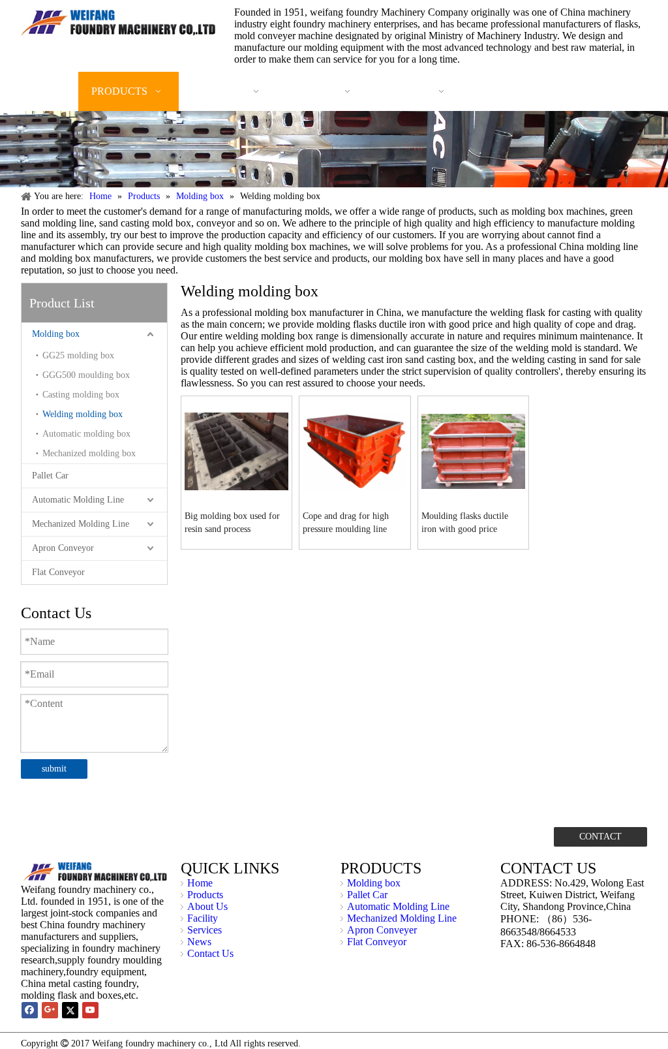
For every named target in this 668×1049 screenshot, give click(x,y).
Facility (202, 918)
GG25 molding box (78, 355)
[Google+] (50, 1010)
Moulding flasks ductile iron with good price (464, 522)
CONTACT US (600, 839)
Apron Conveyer (382, 929)
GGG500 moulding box (86, 375)
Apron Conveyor (63, 548)
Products (205, 894)
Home (200, 882)
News (199, 941)
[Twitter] (70, 1010)
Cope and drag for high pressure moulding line (346, 522)
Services (204, 929)
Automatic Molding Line (78, 500)
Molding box (56, 334)
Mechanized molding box (89, 453)
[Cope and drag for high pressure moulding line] (354, 450)
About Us (207, 906)
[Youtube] (90, 1010)
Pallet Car (50, 475)
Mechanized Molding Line (80, 524)
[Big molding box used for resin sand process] (236, 450)
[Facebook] (30, 1010)
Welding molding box (82, 414)
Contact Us (210, 953)
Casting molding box (80, 394)
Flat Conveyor (58, 572)
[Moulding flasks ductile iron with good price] (473, 450)
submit (54, 769)
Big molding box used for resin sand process (232, 522)
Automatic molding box (86, 434)
